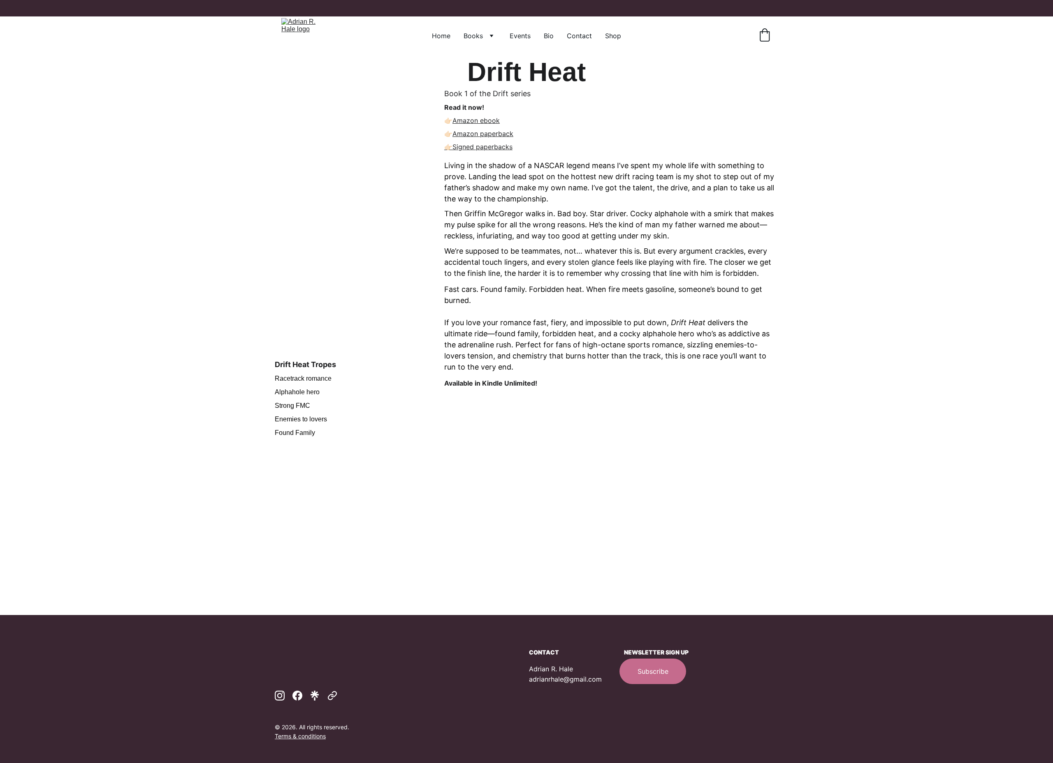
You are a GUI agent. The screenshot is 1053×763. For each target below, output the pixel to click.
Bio (549, 36)
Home (441, 36)
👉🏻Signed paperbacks (478, 147)
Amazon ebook (476, 120)
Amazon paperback (482, 133)
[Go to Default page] (332, 696)
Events (520, 36)
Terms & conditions (300, 736)
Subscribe (653, 671)
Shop (613, 36)
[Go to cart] (765, 36)
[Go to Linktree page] (315, 696)
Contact (579, 36)
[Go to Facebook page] (297, 696)
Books (473, 36)
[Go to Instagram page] (280, 696)
